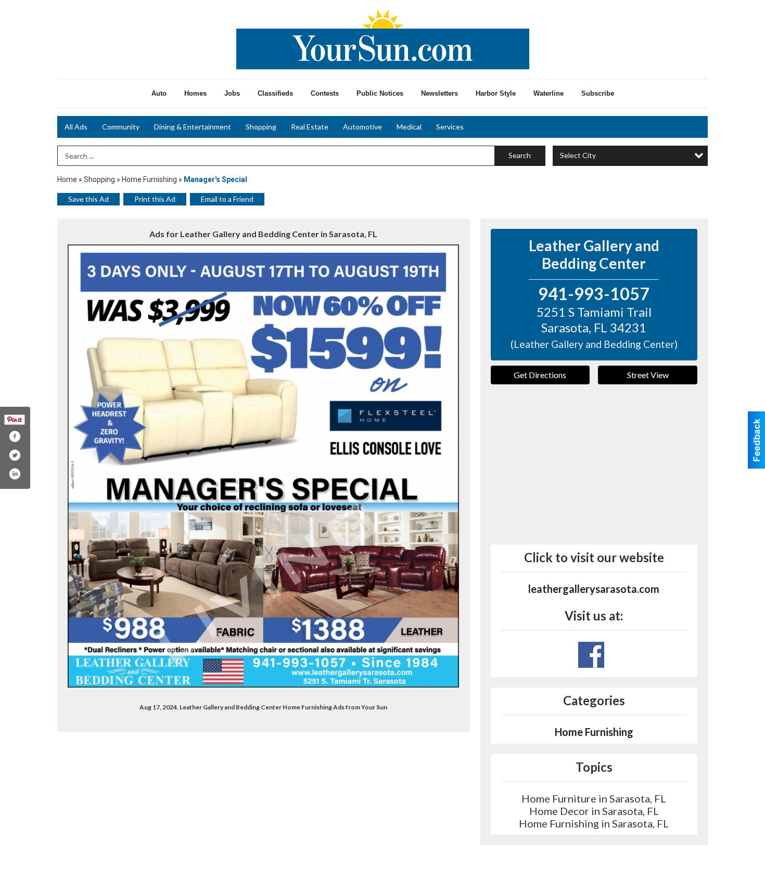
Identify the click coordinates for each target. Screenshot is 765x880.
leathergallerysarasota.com (593, 589)
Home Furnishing (149, 179)
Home (67, 179)
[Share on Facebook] (14, 436)
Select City (578, 155)
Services (450, 126)
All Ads (76, 126)
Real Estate (309, 126)
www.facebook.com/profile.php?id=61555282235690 (591, 655)
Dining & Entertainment (192, 126)
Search (519, 155)
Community (120, 126)
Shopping (261, 126)
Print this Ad (154, 199)
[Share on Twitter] (14, 455)
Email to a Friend (227, 199)
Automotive (362, 126)
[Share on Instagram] (14, 474)
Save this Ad (88, 199)
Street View (648, 375)
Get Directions (540, 375)
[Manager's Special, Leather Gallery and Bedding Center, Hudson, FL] (264, 466)
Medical (409, 126)
